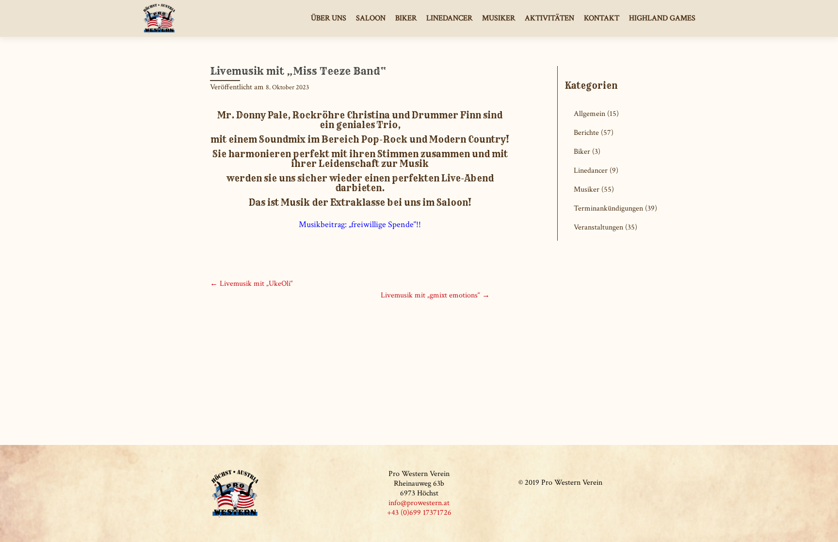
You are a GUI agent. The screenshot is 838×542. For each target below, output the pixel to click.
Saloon (371, 18)
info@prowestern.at (419, 503)
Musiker (498, 18)
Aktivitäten (549, 18)
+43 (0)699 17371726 (419, 513)
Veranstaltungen (598, 227)
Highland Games (662, 18)
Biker (406, 18)
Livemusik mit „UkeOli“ (251, 284)
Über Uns (328, 18)
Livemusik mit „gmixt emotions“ (435, 295)
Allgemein (589, 114)
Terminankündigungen (608, 208)
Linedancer (449, 18)
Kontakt (601, 18)
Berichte (586, 133)
